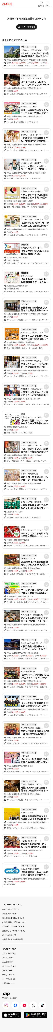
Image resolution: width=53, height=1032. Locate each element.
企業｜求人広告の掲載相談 (12, 939)
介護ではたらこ (8, 983)
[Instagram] (6, 1005)
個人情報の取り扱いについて (13, 918)
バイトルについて (9, 935)
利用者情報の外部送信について (14, 922)
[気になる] (46, 48)
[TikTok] (42, 1005)
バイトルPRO (7, 970)
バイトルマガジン (9, 966)
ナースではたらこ (9, 979)
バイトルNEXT (7, 957)
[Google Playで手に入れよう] (35, 1015)
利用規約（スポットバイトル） (14, 926)
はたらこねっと (8, 974)
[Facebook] (15, 1005)
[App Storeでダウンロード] (11, 1015)
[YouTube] (24, 1005)
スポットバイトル (9, 953)
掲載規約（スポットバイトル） (14, 930)
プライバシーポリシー (10, 913)
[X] (33, 1005)
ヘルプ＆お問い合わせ (10, 909)
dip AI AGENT (7, 962)
